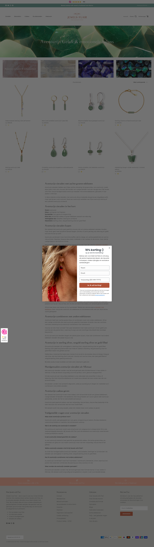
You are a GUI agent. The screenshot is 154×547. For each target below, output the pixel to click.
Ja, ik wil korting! (94, 285)
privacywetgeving (100, 295)
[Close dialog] (109, 247)
